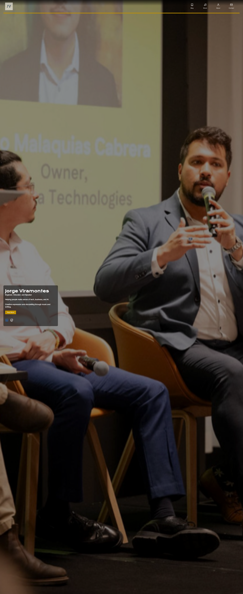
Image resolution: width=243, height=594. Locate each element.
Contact (231, 8)
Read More (10, 312)
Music (205, 8)
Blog (192, 8)
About (218, 8)
